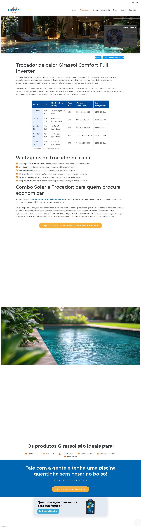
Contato (132, 10)
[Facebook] (137, 2)
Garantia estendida (101, 10)
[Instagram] (133, 2)
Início (74, 10)
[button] (89, 10)
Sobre (123, 10)
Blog (115, 10)
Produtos (84, 10)
